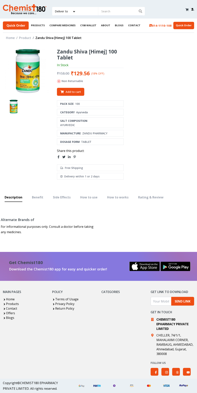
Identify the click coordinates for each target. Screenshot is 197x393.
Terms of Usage (66, 299)
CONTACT (134, 25)
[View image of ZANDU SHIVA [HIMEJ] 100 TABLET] (13, 107)
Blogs (10, 318)
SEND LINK (182, 301)
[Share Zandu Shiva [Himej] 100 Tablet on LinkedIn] (70, 157)
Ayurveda (82, 112)
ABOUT (105, 25)
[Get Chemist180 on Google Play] (175, 266)
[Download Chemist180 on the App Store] (144, 266)
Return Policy (64, 308)
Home (10, 38)
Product (25, 38)
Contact (11, 308)
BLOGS (119, 25)
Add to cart (73, 92)
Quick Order (16, 25)
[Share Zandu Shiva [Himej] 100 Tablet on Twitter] (65, 157)
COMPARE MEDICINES (62, 25)
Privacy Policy (64, 304)
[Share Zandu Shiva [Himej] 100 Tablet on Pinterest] (75, 157)
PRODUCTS (38, 25)
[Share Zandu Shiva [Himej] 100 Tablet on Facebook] (59, 157)
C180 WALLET (88, 25)
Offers (10, 313)
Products (12, 304)
